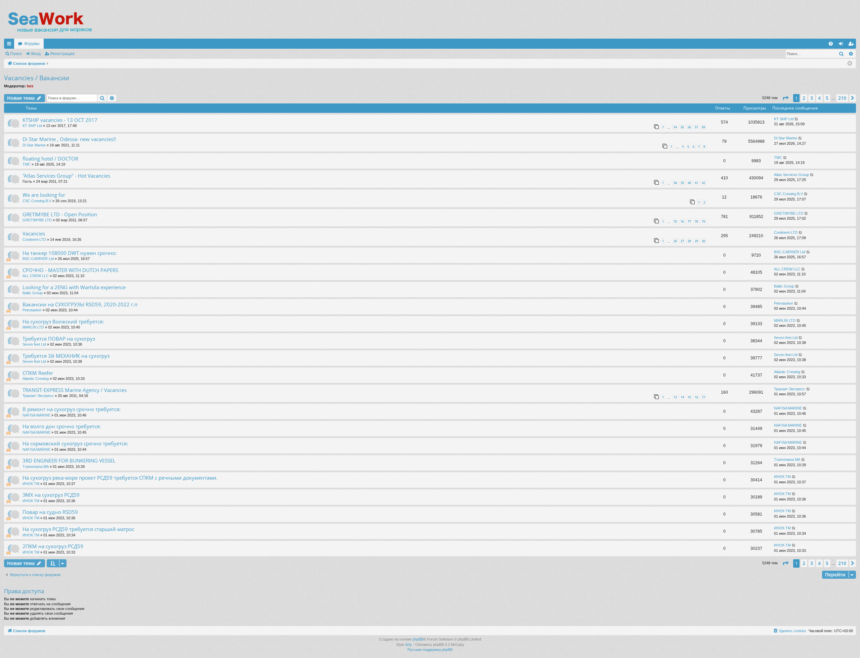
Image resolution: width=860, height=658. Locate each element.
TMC (27, 164)
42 (703, 183)
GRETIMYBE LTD (37, 220)
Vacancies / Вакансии (36, 78)
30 (703, 241)
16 (696, 397)
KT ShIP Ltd (32, 126)
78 (696, 221)
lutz (30, 86)
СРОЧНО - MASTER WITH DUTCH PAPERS (70, 270)
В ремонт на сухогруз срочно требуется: (72, 409)
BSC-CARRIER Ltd (38, 259)
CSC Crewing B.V (37, 201)
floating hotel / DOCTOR (50, 158)
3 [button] (811, 98)
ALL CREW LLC (36, 276)
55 (682, 127)
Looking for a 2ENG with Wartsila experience (74, 287)
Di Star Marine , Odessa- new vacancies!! (69, 139)
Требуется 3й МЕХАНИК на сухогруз (66, 355)
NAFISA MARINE (36, 415)
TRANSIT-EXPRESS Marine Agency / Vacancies (75, 390)
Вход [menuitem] (842, 45)
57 (696, 127)
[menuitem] (831, 44)
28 (689, 241)
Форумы (32, 43)
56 (689, 127)
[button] (785, 98)
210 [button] (842, 98)
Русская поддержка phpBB (430, 650)
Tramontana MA (36, 467)
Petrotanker (32, 310)
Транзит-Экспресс (38, 396)
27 (682, 241)
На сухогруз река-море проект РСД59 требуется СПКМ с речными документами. (120, 477)
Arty (408, 645)
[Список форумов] (49, 22)
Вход (36, 53)
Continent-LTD (34, 239)
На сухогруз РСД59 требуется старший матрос (78, 529)
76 (682, 221)
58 (703, 127)
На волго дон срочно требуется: (62, 426)
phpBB (418, 639)
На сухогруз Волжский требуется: (63, 321)
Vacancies (34, 233)
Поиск (16, 53)
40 (689, 183)
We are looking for (44, 194)
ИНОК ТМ (31, 484)
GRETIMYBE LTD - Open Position (60, 214)
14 (682, 397)
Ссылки (10, 45)
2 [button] (804, 98)
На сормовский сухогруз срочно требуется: (75, 443)
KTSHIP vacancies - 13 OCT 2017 (60, 120)
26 (675, 241)
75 (675, 221)
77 (689, 221)
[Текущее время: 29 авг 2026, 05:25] (850, 64)
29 (696, 241)
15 (689, 397)
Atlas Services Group (791, 175)
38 (675, 183)
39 (682, 183)
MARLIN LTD (33, 327)
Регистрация (62, 53)
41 (696, 183)
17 (703, 397)
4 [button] (819, 98)
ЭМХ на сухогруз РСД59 (51, 494)
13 (675, 397)
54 (675, 127)
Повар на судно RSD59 (50, 512)
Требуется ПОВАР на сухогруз (59, 338)
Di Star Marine (34, 145)
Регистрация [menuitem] (852, 45)
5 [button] (827, 98)
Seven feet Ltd (34, 344)
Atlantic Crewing (36, 379)
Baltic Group (33, 293)
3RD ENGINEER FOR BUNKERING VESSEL (69, 460)
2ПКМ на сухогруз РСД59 (53, 546)
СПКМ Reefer (38, 372)
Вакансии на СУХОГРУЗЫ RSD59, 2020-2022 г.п (80, 304)
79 (703, 221)
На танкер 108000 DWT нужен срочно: (70, 253)
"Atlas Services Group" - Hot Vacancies (66, 175)
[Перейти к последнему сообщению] (796, 119)
